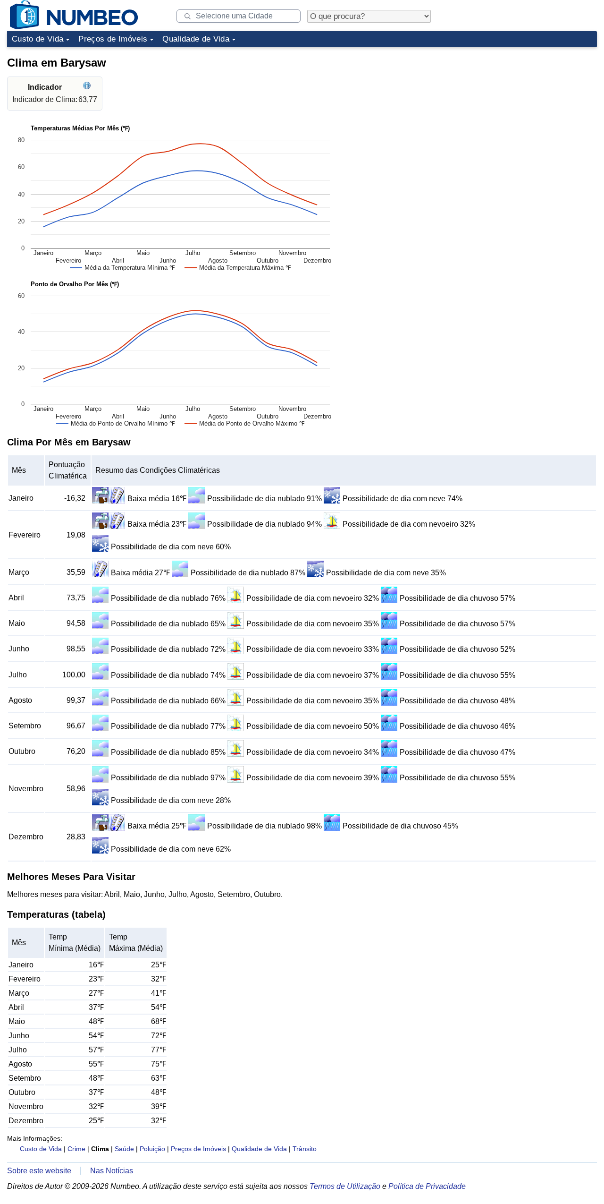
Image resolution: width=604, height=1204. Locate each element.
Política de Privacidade (427, 1186)
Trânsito (305, 1149)
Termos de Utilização (345, 1186)
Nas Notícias (111, 1171)
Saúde (124, 1149)
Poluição (152, 1149)
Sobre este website (39, 1171)
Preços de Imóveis (112, 38)
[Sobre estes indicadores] (88, 87)
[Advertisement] (526, 110)
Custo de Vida (37, 38)
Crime (76, 1149)
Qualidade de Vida (195, 38)
